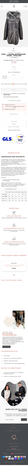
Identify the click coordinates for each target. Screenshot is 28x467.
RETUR (14, 124)
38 (12, 77)
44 (23, 77)
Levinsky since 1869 (14, 52)
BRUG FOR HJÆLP (14, 126)
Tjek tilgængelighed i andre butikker (10, 96)
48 (8, 80)
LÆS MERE (6, 346)
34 (4, 77)
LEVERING (14, 121)
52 (19, 80)
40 (15, 77)
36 (8, 77)
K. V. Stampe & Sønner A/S (13, 430)
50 (12, 80)
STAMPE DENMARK (13, 443)
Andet (14, 427)
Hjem (13, 50)
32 (16, 80)
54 (23, 80)
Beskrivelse (14, 114)
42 (19, 77)
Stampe (14, 464)
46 (4, 80)
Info (13, 424)
